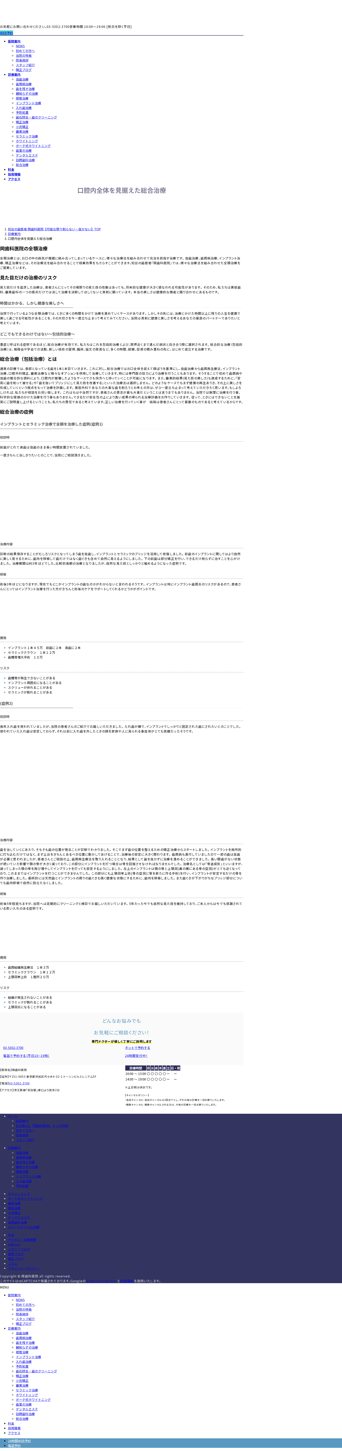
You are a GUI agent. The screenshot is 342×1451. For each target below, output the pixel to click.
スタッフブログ (19, 1249)
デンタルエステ (27, 155)
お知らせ (14, 1244)
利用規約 (127, 1280)
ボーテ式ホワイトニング (33, 145)
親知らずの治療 (27, 93)
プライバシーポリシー (24, 1268)
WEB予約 (6, 32)
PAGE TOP (331, 1403)
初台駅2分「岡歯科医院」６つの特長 (42, 1125)
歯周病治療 (24, 84)
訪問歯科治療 (25, 160)
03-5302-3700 (19, 1083)
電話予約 (14, 1445)
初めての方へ (25, 50)
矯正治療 (22, 122)
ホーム (12, 1116)
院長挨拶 (22, 60)
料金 (11, 1234)
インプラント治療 (28, 103)
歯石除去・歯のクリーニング (36, 117)
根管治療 (22, 98)
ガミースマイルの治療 (23, 1227)
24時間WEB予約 (19, 1440)
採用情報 (14, 1428)
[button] (61, 1051)
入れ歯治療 (24, 107)
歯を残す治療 (25, 88)
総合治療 (22, 164)
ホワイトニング (27, 141)
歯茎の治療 (24, 150)
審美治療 (22, 131)
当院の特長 (24, 55)
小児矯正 (22, 126)
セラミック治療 (27, 136)
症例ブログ (16, 1253)
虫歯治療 (22, 79)
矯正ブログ (24, 69)
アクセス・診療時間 (22, 1239)
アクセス (14, 1432)
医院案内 (22, 1120)
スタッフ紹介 (25, 65)
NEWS (20, 46)
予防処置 (22, 112)
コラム (12, 1263)
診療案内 (14, 1147)
